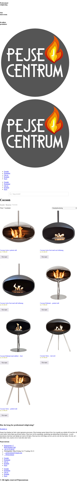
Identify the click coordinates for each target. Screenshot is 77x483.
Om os (6, 175)
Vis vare (4, 257)
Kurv (5, 179)
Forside (6, 171)
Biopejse (8, 205)
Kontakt (6, 177)
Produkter (7, 173)
